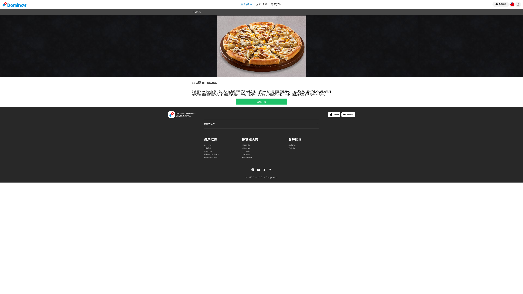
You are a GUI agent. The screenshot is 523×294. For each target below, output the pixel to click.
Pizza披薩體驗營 (210, 157)
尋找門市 (277, 4)
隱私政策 (246, 154)
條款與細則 (247, 157)
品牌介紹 (246, 148)
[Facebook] (253, 170)
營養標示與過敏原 (211, 154)
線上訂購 (208, 145)
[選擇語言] (512, 4)
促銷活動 (261, 4)
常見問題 (246, 145)
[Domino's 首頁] (14, 4)
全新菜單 (246, 4)
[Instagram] (270, 170)
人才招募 (246, 151)
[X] (264, 170)
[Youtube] (259, 170)
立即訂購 (261, 101)
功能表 (197, 11)
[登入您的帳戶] (518, 4)
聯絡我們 (292, 148)
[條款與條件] (316, 124)
